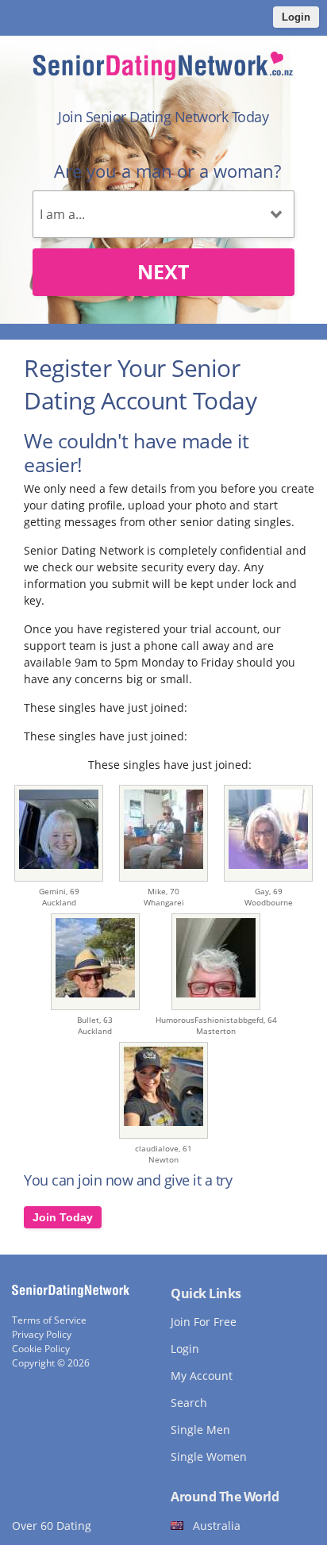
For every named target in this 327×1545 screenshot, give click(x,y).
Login (296, 17)
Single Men (200, 1429)
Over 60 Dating (51, 1525)
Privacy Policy (41, 1334)
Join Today (63, 1217)
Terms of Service (49, 1320)
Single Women (209, 1456)
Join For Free (204, 1321)
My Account (202, 1375)
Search (189, 1402)
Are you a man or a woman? (167, 171)
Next (163, 271)
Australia (216, 1525)
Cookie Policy (41, 1348)
